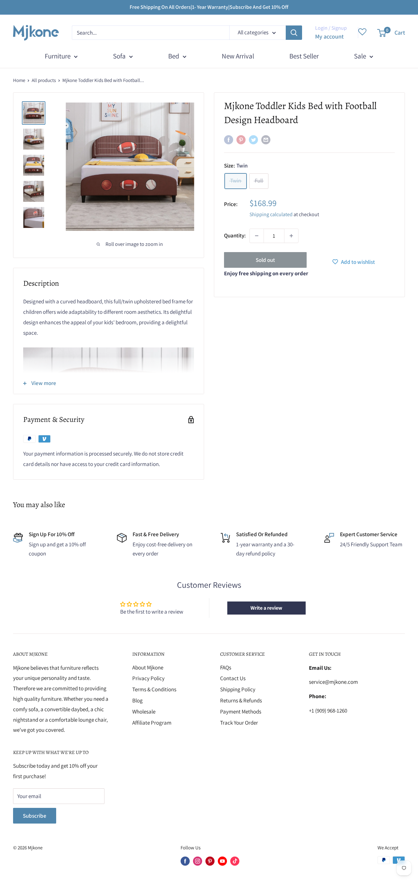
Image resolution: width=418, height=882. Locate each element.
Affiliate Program (151, 722)
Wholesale (143, 711)
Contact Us (233, 678)
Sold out (265, 260)
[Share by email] (265, 139)
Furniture (58, 56)
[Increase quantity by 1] (291, 236)
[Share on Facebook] (228, 139)
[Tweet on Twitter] (253, 139)
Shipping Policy (237, 689)
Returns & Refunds (241, 700)
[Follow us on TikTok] (234, 861)
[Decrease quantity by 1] (257, 236)
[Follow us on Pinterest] (210, 861)
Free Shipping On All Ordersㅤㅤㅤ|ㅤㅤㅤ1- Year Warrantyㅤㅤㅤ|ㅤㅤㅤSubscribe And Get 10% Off (209, 7)
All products (44, 80)
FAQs (225, 667)
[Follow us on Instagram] (197, 861)
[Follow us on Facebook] (185, 861)
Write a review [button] (266, 607)
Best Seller (304, 56)
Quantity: (235, 235)
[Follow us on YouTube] (222, 861)
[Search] (294, 32)
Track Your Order (239, 722)
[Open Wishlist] (362, 33)
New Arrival (238, 56)
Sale (360, 56)
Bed (173, 56)
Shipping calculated (271, 214)
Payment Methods (240, 711)
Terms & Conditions (154, 689)
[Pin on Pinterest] (241, 139)
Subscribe (34, 815)
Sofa (119, 56)
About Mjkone (147, 667)
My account (329, 36)
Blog (137, 700)
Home (19, 80)
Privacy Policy (148, 678)
